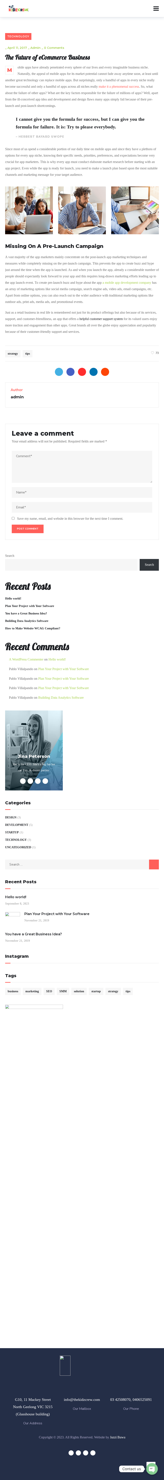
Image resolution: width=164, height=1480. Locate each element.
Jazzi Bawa (117, 1437)
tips (27, 353)
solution (79, 991)
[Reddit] (105, 372)
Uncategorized (18, 847)
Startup (12, 832)
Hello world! (13, 598)
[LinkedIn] (93, 372)
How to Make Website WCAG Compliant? (32, 628)
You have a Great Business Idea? (26, 613)
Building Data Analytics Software (26, 621)
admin (35, 48)
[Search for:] (82, 864)
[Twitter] (59, 372)
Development (16, 825)
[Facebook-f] (78, 1452)
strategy (13, 353)
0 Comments (54, 48)
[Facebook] (70, 372)
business (13, 991)
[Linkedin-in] (85, 1452)
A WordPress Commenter (26, 659)
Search (9, 555)
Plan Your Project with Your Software (29, 606)
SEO (49, 991)
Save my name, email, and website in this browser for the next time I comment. (70, 518)
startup (96, 991)
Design (10, 817)
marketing (32, 991)
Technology (18, 36)
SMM (63, 991)
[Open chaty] (152, 1469)
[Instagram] (92, 1452)
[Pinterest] (82, 372)
